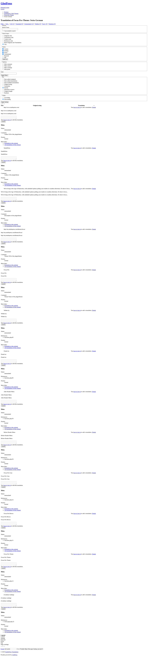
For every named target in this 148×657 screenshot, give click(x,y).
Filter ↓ (3, 24)
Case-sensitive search (10, 31)
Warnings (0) (52, 24)
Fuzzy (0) (44, 24)
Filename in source (9, 89)
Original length (8, 91)
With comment (8, 64)
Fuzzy (5, 52)
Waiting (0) (38, 24)
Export (2, 649)
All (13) (12, 24)
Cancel (3, 121)
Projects (3, 7)
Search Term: (5, 27)
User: (2, 72)
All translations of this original (12, 145)
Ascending (7, 97)
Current (6, 49)
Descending (7, 99)
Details (94, 107)
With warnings (8, 67)
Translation (7, 86)
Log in (2, 9)
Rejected (6, 56)
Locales (7, 7)
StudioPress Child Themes (11, 13)
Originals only (8, 35)
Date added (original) (10, 79)
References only (8, 41)
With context (7, 66)
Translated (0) (19, 24)
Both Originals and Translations (12, 42)
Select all (5, 59)
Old (5, 57)
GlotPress (6, 3)
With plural (7, 69)
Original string (8, 84)
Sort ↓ (7, 24)
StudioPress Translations (11, 652)
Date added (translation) (10, 81)
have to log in (77, 107)
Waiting (6, 50)
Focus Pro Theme (9, 15)
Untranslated (7, 54)
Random (6, 93)
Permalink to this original (11, 143)
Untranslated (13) (29, 24)
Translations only (8, 37)
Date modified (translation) (11, 82)
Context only (7, 39)
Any (5, 44)
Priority (6, 88)
